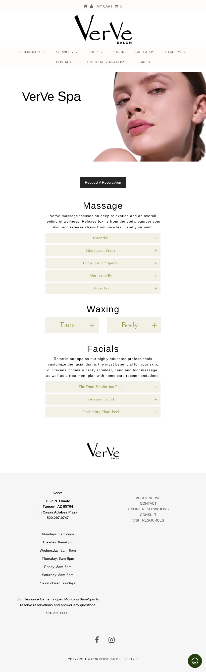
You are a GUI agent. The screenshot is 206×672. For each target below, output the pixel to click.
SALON (118, 52)
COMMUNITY (30, 52)
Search (143, 62)
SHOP (93, 52)
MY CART (109, 6)
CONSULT (148, 515)
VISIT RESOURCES (148, 520)
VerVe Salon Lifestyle (118, 659)
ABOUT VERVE (148, 498)
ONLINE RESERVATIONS (106, 62)
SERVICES (64, 52)
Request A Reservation (103, 182)
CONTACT (63, 62)
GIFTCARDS (144, 52)
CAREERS (173, 52)
